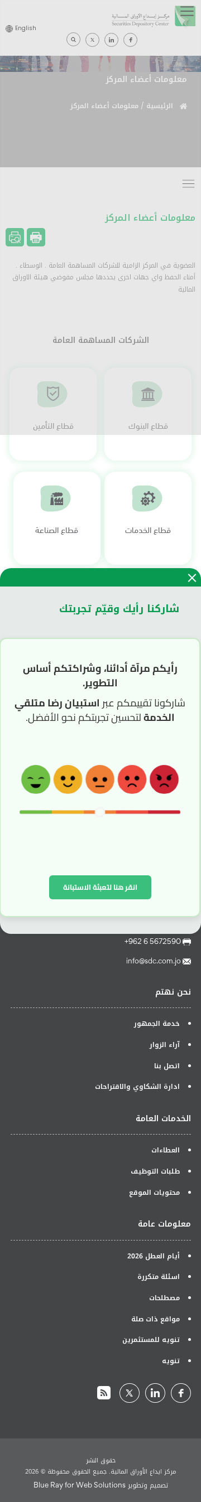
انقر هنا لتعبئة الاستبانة (100, 887)
